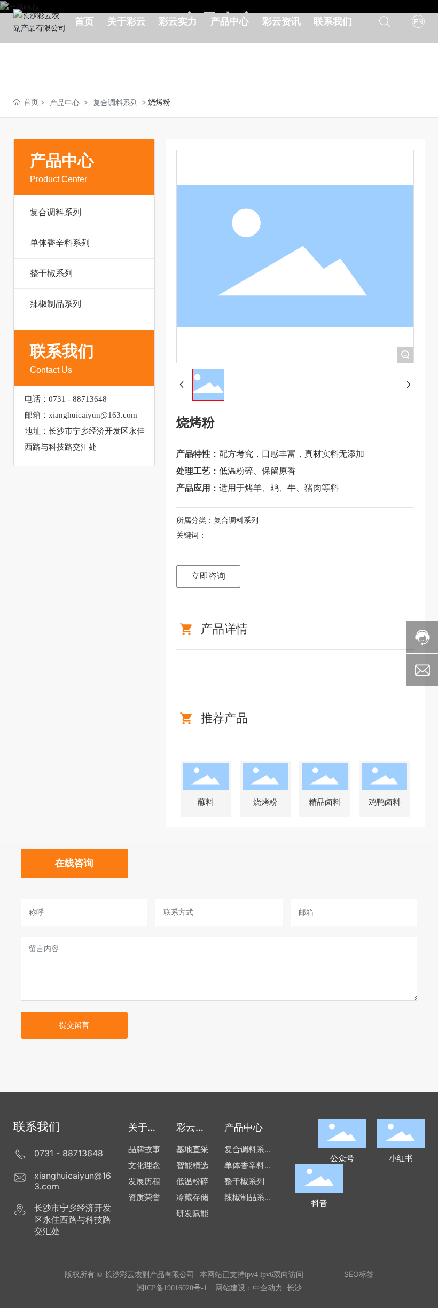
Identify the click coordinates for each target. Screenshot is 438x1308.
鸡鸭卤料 (385, 802)
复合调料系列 (115, 102)
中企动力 (268, 1287)
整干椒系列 (51, 273)
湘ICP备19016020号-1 (172, 1288)
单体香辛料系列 (60, 242)
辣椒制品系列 (55, 303)
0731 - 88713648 (78, 399)
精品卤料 (325, 802)
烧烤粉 (265, 802)
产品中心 (65, 102)
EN (418, 22)
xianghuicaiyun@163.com (93, 415)
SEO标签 (359, 1274)
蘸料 (206, 802)
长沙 (294, 1287)
